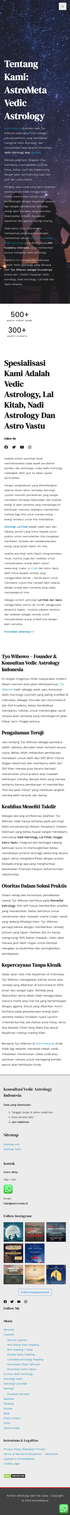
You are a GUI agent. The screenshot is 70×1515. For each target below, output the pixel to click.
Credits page (12, 1463)
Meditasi (9, 1398)
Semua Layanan (17, 1340)
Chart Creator (12, 1418)
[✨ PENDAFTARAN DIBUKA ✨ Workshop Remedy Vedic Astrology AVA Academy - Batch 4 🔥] (35, 1232)
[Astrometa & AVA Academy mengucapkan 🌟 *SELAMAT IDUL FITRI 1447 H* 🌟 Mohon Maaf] (56, 1274)
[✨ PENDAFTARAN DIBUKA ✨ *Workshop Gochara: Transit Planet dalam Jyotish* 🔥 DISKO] (56, 1232)
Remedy (9, 1388)
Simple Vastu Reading (21, 1354)
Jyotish (36, 152)
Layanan (9, 1334)
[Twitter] (12, 1301)
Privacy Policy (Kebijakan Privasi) (24, 1449)
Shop (7, 1423)
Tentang (8, 1403)
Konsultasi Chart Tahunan (23, 1364)
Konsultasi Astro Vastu (21, 1369)
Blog (6, 1413)
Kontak (8, 1408)
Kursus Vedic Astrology (18, 1374)
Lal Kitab (32, 568)
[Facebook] (5, 1301)
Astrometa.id (12, 128)
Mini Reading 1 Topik (20, 1349)
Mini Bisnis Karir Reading (23, 1344)
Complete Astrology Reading (25, 1359)
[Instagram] (25, 1301)
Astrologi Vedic (13, 1378)
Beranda (9, 1329)
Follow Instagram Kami (35, 1292)
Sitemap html (12, 1149)
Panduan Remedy (18, 1394)
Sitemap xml (12, 1144)
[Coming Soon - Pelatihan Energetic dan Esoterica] (35, 1274)
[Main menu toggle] (62, 6)
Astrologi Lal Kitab (15, 1383)
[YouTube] (18, 1301)
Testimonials (12, 1428)
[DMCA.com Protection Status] (14, 1475)
